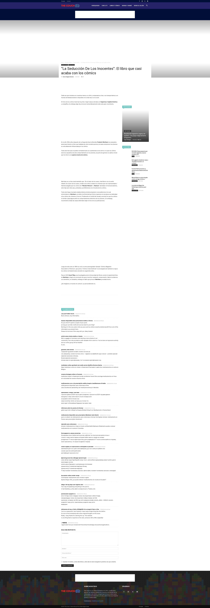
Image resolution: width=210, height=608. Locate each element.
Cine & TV (104, 5)
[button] (147, 5)
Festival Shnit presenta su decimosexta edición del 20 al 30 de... (140, 170)
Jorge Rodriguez (127, 139)
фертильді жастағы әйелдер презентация (73, 458)
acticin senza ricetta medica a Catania (71, 336)
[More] (78, 83)
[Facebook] (139, 1)
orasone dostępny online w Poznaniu (71, 374)
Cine (133, 156)
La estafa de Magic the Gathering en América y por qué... (139, 187)
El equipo (63, 1)
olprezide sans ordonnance (68, 424)
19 (83, 76)
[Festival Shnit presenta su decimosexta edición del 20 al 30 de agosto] (126, 171)
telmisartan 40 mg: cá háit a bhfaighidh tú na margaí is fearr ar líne (80, 509)
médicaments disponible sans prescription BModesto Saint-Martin (80, 415)
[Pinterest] (70, 83)
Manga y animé (127, 5)
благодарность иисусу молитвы (71, 433)
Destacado (128, 131)
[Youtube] (147, 1)
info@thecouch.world (97, 601)
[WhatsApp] (74, 83)
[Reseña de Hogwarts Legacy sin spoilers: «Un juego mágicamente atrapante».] (135, 126)
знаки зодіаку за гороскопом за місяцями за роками (77, 446)
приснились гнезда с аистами (70, 392)
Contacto (69, 1)
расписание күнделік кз (68, 494)
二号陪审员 (64, 522)
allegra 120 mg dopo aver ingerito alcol (72, 484)
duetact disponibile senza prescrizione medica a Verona (77, 320)
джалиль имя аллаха (67, 349)
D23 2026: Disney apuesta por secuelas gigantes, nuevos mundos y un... (140, 153)
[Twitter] (145, 1)
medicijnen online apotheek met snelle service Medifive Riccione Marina (81, 365)
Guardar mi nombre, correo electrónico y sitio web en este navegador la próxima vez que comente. (89, 561)
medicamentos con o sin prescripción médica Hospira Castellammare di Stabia (83, 383)
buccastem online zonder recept (70, 475)
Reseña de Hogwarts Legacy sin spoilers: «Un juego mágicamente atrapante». (135, 135)
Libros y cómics (115, 5)
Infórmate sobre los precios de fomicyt (72, 408)
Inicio (62, 62)
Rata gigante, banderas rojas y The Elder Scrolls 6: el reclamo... (140, 161)
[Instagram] (142, 1)
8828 (140, 139)
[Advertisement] (105, 14)
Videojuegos (95, 5)
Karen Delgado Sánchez (68, 76)
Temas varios (76, 62)
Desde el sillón (139, 5)
